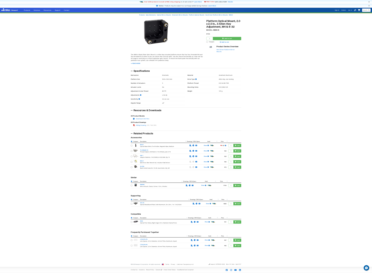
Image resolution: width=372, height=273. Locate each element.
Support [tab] (57, 10)
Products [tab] (27, 10)
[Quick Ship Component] (212, 145)
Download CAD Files (142, 119)
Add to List (225, 42)
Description (143, 141)
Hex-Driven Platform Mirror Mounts (216, 15)
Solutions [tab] (37, 10)
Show (205, 145)
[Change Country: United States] (163, 264)
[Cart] (359, 10)
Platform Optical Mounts (196, 15)
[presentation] (186, 136)
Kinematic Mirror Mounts (180, 15)
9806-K (231, 15)
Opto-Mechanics (151, 15)
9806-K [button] (216, 30)
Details (230, 2)
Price (222, 141)
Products (142, 15)
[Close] (369, 2)
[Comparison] (355, 10)
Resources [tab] (47, 10)
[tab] (167, 60)
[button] (366, 268)
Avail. (209, 141)
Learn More (198, 2)
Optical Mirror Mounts (164, 15)
